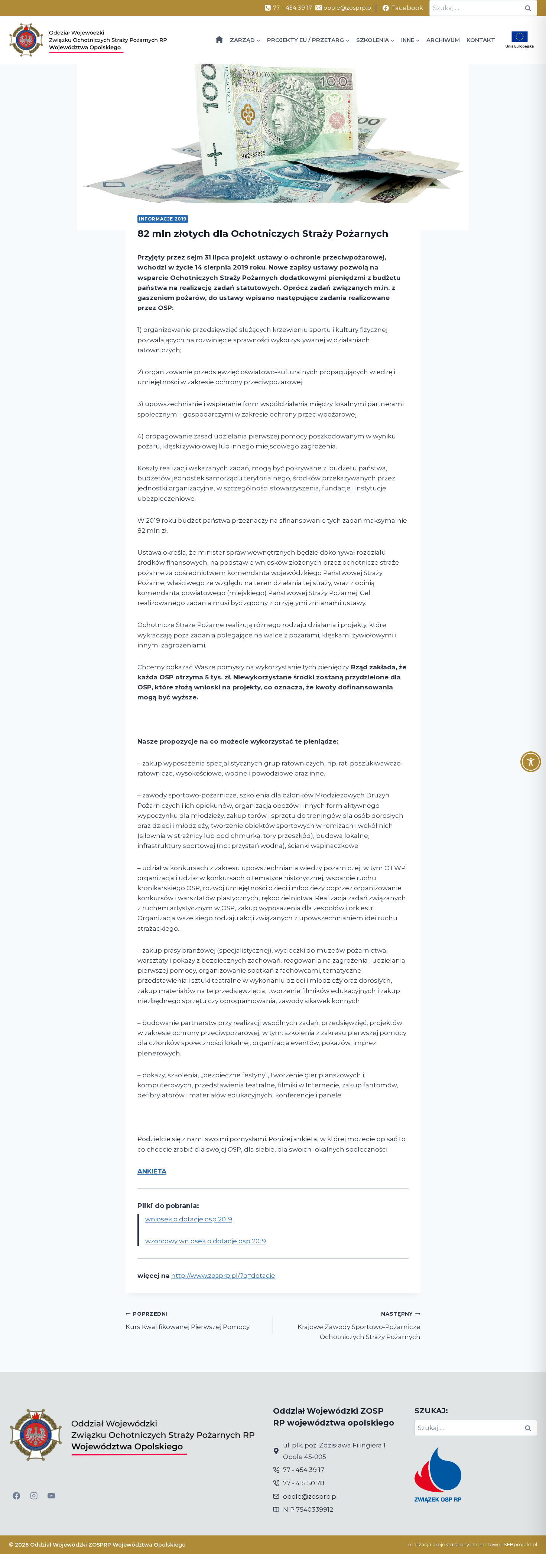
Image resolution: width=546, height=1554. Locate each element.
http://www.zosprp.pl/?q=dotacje (223, 1275)
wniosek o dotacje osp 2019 (188, 1219)
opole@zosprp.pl (310, 1496)
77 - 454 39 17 (303, 1469)
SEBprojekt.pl (520, 1544)
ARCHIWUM (443, 39)
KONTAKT (481, 39)
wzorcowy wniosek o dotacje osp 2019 (205, 1241)
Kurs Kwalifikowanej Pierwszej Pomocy (188, 1321)
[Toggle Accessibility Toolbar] (530, 761)
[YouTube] (51, 1496)
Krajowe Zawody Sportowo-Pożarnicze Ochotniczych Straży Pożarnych (359, 1326)
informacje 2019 (162, 219)
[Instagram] (34, 1496)
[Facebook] (16, 1496)
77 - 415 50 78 (303, 1483)
